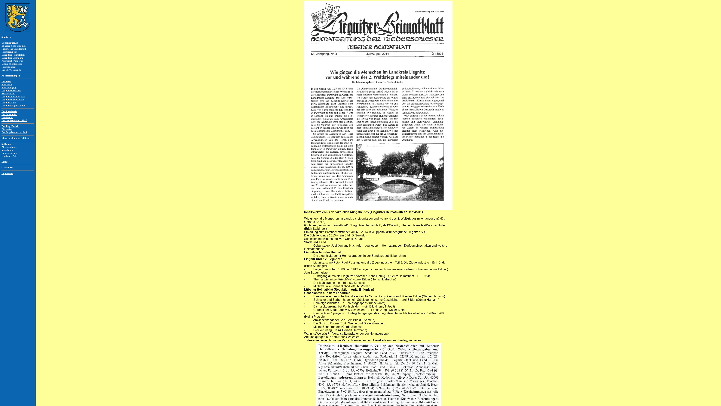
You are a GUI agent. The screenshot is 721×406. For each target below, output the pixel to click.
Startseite (6, 37)
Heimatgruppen (9, 51)
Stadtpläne (7, 84)
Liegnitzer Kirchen (11, 90)
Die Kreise (7, 129)
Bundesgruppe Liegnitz (14, 45)
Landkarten (7, 117)
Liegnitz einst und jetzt (13, 96)
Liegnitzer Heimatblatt (13, 54)
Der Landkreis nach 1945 (14, 120)
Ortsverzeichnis (9, 152)
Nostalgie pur (8, 93)
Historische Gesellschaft (14, 48)
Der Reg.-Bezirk (10, 126)
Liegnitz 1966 (9, 102)
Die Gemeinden (9, 114)
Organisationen (10, 42)
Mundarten (7, 149)
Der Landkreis (9, 111)
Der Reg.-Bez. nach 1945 (14, 132)
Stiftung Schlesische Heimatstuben (12, 65)
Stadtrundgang (9, 87)
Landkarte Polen (10, 156)
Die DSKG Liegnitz (11, 69)
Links (5, 161)
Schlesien (6, 143)
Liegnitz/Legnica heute (13, 105)
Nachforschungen (11, 75)
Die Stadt (6, 81)
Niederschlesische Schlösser (16, 138)
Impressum (7, 173)
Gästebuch (7, 167)
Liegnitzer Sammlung (12, 57)
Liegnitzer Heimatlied (13, 99)
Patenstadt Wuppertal (12, 60)
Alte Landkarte (9, 146)
